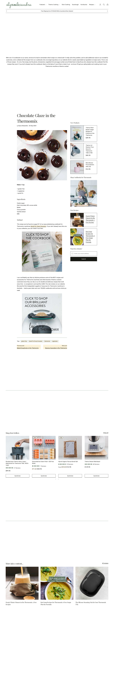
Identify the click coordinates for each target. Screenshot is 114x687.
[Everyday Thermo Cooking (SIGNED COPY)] (17, 448)
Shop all (105, 433)
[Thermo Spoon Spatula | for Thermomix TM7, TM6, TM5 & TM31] (44, 448)
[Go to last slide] (6, 11)
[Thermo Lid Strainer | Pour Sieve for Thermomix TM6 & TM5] (77, 151)
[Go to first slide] (107, 458)
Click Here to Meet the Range (63, 11)
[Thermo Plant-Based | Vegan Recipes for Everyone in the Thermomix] (77, 133)
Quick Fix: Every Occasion (38, 226)
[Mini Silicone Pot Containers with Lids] (77, 167)
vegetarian (55, 341)
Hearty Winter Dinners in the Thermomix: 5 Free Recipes (90, 219)
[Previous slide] (6, 458)
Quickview (18, 476)
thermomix (47, 341)
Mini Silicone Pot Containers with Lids (90, 164)
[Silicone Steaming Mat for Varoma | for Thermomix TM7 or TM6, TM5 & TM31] (96, 448)
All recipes (105, 563)
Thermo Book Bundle (64, 461)
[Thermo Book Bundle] (70, 448)
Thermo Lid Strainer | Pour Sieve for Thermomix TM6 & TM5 (90, 149)
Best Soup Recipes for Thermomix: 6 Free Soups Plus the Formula (90, 237)
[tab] (58, 479)
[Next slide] (107, 11)
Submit (84, 259)
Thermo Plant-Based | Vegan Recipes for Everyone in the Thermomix (90, 131)
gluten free (24, 341)
